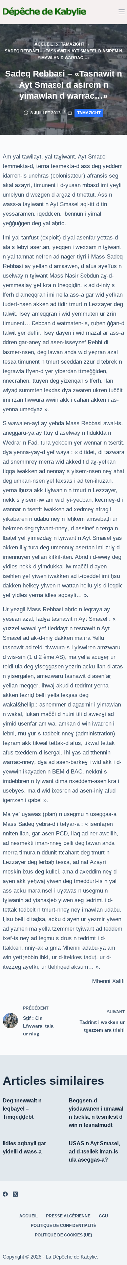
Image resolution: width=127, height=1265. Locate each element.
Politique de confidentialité (63, 1225)
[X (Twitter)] (15, 1194)
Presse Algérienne (68, 1216)
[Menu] (122, 12)
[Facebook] (5, 1194)
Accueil (28, 1216)
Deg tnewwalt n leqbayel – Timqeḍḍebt (22, 1109)
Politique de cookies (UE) (63, 1235)
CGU (103, 1216)
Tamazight (89, 113)
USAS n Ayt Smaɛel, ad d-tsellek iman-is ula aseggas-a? (94, 1152)
